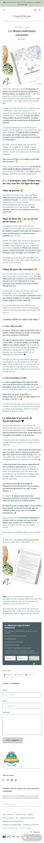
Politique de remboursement (12, 821)
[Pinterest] (12, 780)
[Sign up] (40, 804)
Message (6, 712)
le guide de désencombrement (27, 540)
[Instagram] (8, 780)
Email (5, 701)
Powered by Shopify (25, 828)
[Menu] (4, 10)
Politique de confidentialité (12, 825)
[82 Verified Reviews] (11, 767)
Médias (30, 814)
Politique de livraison (27, 818)
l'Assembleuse (13, 828)
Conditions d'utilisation (31, 825)
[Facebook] (3, 780)
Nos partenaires (8, 818)
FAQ (17, 818)
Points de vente (20, 814)
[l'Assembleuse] (22, 17)
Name (5, 690)
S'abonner (34, 658)
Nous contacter (8, 814)
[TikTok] (16, 780)
